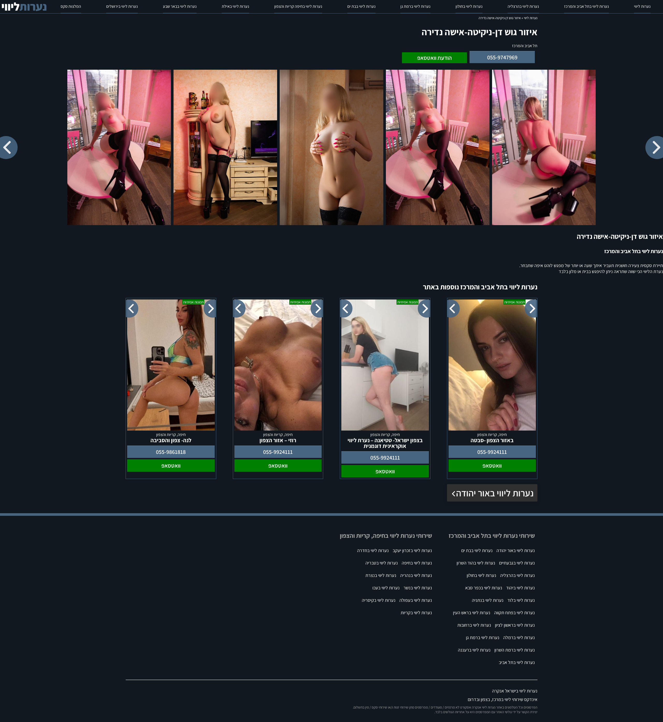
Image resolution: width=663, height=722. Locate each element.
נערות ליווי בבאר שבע (180, 6)
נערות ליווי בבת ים (361, 6)
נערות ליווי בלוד (521, 600)
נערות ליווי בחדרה (373, 550)
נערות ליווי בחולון (469, 6)
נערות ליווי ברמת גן (415, 6)
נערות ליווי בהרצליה (523, 6)
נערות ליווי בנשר (417, 588)
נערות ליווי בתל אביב (517, 662)
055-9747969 (502, 57)
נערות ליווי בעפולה (415, 600)
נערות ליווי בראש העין (471, 613)
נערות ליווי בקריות (416, 613)
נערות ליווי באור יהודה (495, 493)
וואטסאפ (492, 465)
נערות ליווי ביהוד (520, 588)
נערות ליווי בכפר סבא (483, 588)
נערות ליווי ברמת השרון (514, 650)
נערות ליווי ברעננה (474, 650)
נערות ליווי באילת (235, 6)
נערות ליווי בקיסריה (378, 600)
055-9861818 (171, 451)
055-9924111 (492, 451)
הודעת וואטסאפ (434, 57)
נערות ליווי (642, 6)
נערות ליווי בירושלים (122, 6)
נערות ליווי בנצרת (380, 575)
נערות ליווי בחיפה (417, 563)
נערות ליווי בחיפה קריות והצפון (298, 6)
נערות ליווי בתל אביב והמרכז (586, 6)
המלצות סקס (71, 6)
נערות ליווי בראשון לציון (515, 625)
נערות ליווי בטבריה (381, 563)
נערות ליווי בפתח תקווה (514, 613)
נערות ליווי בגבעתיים (517, 563)
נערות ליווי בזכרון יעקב (412, 550)
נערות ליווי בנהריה (416, 575)
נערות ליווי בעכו (386, 588)
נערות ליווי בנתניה (487, 600)
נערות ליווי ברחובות (474, 625)
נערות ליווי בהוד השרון (476, 563)
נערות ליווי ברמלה (519, 637)
